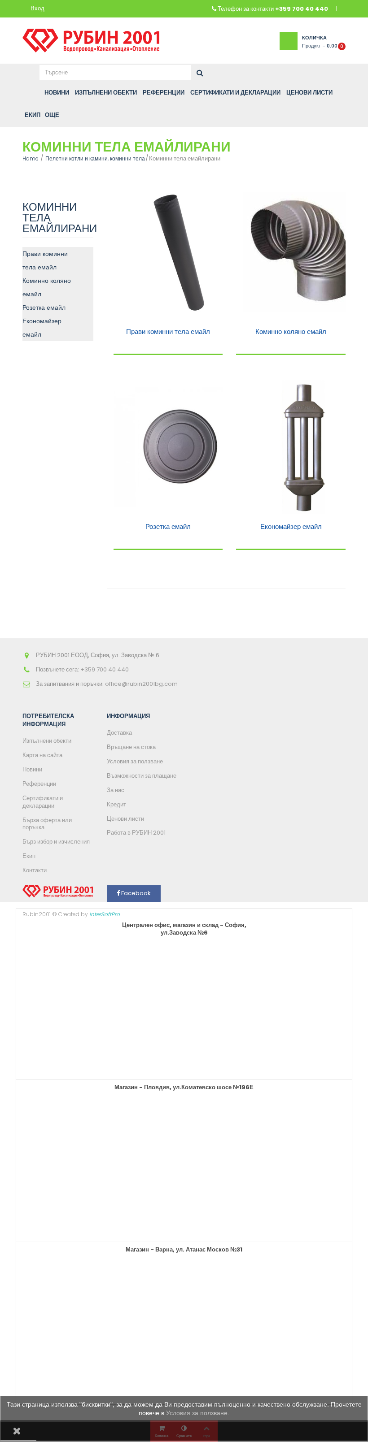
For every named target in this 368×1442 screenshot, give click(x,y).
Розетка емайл (44, 307)
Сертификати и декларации (42, 802)
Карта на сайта (42, 755)
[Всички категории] (27, 93)
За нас (115, 790)
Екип (28, 856)
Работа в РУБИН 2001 (136, 832)
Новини (32, 769)
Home (30, 158)
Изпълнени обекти (46, 740)
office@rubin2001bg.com (141, 684)
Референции (39, 783)
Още (52, 115)
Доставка (119, 732)
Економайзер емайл (41, 327)
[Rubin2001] (90, 38)
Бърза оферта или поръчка (47, 824)
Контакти (34, 870)
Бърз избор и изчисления (56, 841)
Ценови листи (125, 818)
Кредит (116, 804)
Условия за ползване (135, 761)
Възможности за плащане (141, 775)
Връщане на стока (131, 747)
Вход (37, 9)
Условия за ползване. (197, 1412)
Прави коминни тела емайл (45, 260)
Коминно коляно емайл (46, 287)
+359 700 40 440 (301, 8)
